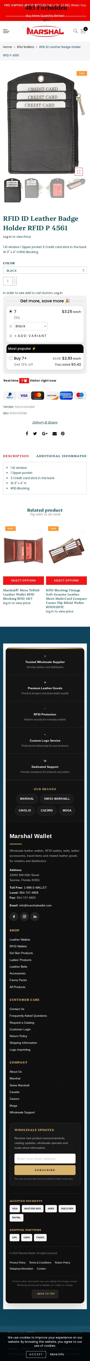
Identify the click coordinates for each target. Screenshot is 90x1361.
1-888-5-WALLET (35, 887)
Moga (13, 1105)
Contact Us (17, 1009)
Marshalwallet (25, 407)
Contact (41, 1268)
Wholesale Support (22, 1112)
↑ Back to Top (45, 1293)
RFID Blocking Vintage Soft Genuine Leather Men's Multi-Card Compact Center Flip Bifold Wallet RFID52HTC (66, 598)
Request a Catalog (22, 1022)
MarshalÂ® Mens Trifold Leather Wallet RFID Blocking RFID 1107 (21, 594)
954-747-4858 (28, 892)
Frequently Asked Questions (28, 1015)
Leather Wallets (20, 939)
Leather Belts (18, 966)
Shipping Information (23, 1042)
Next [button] (74, 125)
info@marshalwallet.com (35, 905)
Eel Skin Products (21, 953)
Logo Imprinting (20, 1049)
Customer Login (20, 1029)
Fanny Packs (18, 980)
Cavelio (14, 1092)
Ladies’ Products (20, 960)
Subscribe (45, 1170)
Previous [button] (11, 125)
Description (16, 456)
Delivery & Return (45, 422)
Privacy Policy (18, 1262)
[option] (45, 123)
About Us (16, 1071)
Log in (7, 237)
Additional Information (62, 456)
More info (57, 1354)
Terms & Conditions (40, 1262)
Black (12, 270)
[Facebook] (14, 916)
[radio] (45, 324)
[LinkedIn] (35, 916)
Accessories (18, 973)
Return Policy (18, 1036)
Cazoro (14, 1098)
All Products (17, 987)
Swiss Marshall (19, 1085)
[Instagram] (24, 916)
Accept (36, 1354)
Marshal (15, 1078)
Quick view (38, 530)
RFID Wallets (18, 946)
